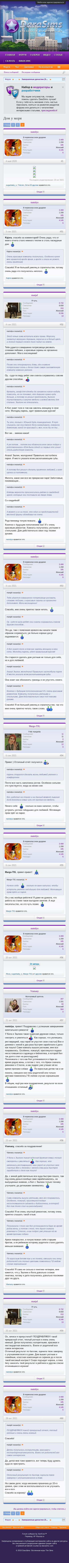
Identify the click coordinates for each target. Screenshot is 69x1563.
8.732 (61, 303)
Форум (22, 55)
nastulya (34, 131)
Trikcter (21, 185)
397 (61, 999)
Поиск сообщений (11, 72)
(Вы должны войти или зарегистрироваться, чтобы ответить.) (39, 1509)
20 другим (34, 185)
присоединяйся (49, 110)
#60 (61, 1418)
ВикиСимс (25, 61)
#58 (61, 1140)
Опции (39, 192)
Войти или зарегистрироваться (51, 2)
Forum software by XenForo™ (34, 1534)
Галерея (35, 55)
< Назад (7, 125)
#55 (61, 865)
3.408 (61, 140)
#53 (61, 586)
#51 (61, 231)
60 (62, 1004)
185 (61, 145)
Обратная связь (42, 1527)
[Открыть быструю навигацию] (63, 79)
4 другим (38, 974)
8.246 (61, 313)
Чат (17, 67)
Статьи (58, 55)
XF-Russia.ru (38, 1536)
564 (61, 1009)
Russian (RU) (18, 1527)
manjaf (34, 295)
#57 (61, 1020)
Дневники (29, 67)
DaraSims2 (7, 1527)
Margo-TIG (34, 726)
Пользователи (46, 67)
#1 (62, 161)
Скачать (10, 61)
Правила (62, 1527)
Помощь (54, 1527)
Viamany (34, 991)
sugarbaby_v (11, 185)
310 (61, 308)
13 (62, 316)
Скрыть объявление (63, 87)
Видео (46, 55)
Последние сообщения (31, 72)
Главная (10, 55)
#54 (61, 755)
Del (26, 185)
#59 (61, 1330)
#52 (61, 324)
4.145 (61, 150)
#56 (61, 957)
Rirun (8, 974)
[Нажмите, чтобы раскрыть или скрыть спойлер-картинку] (34, 167)
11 (62, 734)
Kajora (8, 278)
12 (62, 744)
